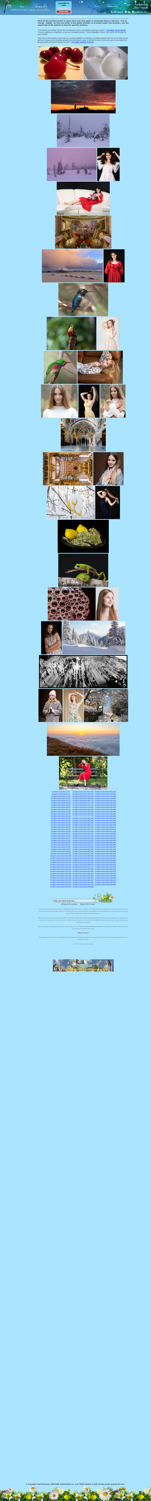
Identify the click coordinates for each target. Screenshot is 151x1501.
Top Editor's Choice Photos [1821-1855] (83, 809)
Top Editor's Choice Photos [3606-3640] (105, 824)
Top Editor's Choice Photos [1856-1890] (83, 811)
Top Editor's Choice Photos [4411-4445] (105, 875)
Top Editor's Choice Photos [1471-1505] (60, 884)
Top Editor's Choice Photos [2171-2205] (83, 831)
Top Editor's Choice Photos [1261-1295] (60, 871)
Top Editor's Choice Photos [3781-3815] (105, 835)
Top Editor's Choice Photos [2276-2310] (83, 838)
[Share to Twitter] (82, 2)
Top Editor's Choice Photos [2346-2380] (83, 842)
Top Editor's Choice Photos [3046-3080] (83, 886)
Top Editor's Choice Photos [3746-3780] (105, 833)
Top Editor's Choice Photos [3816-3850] (105, 838)
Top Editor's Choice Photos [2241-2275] (83, 835)
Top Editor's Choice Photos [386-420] (61, 816)
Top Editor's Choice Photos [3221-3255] (105, 800)
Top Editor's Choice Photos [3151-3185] (105, 796)
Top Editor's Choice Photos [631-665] (61, 831)
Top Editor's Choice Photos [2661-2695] (83, 862)
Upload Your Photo (141, 12)
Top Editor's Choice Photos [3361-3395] (105, 809)
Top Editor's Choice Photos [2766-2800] (83, 869)
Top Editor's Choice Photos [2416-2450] (83, 847)
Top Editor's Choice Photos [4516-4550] (105, 882)
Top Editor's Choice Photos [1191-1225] (60, 866)
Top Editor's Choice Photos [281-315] (61, 809)
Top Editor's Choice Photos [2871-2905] (83, 875)
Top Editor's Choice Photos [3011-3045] (83, 884)
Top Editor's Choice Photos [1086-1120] (60, 860)
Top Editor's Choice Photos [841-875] (61, 844)
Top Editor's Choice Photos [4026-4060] (105, 851)
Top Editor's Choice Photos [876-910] (61, 847)
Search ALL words (70, 904)
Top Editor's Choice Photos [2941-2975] (83, 880)
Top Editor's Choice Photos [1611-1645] (83, 796)
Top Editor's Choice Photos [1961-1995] (83, 818)
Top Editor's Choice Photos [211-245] (61, 805)
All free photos (44, 17)
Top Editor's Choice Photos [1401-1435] (60, 880)
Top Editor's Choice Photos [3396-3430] (105, 811)
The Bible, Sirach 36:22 (116, 30)
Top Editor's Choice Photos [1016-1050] (60, 855)
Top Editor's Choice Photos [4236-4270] (105, 864)
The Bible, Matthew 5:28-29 (82, 42)
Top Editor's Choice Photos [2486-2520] (83, 851)
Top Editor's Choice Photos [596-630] (61, 829)
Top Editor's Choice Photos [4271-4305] (105, 866)
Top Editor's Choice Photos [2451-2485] (83, 849)
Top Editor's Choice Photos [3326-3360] (105, 807)
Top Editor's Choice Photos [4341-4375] (105, 871)
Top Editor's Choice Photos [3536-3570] (105, 820)
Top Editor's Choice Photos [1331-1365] (60, 875)
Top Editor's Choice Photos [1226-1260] (60, 869)
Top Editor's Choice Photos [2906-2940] (83, 877)
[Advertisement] (17, 48)
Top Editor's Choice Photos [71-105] (60, 796)
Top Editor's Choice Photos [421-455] (61, 818)
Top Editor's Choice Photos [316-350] (61, 811)
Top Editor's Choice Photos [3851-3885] (105, 840)
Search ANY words (87, 904)
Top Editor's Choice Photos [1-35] (61, 791)
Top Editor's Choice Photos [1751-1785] (83, 805)
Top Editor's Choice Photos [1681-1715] (83, 800)
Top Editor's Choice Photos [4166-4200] (105, 860)
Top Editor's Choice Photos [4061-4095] (105, 853)
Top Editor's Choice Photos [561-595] (61, 827)
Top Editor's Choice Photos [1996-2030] (83, 820)
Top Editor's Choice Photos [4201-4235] (105, 862)
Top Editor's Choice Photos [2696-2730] (83, 864)
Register (144, 8)
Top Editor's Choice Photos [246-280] (61, 807)
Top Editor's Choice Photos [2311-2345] (83, 840)
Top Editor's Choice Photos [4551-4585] (105, 884)
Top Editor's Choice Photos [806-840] (61, 842)
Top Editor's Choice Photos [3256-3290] (105, 802)
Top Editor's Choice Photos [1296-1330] (60, 873)
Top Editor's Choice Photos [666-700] (61, 833)
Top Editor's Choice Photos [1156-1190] (60, 864)
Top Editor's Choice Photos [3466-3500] (105, 816)
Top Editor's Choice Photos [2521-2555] (83, 853)
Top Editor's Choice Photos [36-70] (60, 793)
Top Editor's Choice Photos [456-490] (61, 820)
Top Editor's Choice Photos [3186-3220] (105, 798)
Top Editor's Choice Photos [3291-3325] (105, 805)
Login (136, 8)
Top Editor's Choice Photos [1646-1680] (83, 798)
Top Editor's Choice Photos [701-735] (61, 835)
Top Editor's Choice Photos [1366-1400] (60, 877)
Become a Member (117, 12)
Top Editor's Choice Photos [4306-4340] (105, 869)
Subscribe (63, 12)
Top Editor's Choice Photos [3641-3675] (105, 827)
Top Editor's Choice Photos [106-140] (61, 798)
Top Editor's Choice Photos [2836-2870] (83, 873)
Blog (129, 12)
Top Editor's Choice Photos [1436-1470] (60, 882)
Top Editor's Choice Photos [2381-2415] (83, 844)
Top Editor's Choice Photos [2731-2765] (83, 866)
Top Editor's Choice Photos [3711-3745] (105, 831)
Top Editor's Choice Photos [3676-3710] (105, 829)
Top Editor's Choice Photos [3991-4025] (105, 849)
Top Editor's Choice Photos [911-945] (61, 849)
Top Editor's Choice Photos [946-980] (61, 851)
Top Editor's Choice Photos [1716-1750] (83, 802)
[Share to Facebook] (79, 2)
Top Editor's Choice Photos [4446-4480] (105, 877)
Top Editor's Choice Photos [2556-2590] (83, 855)
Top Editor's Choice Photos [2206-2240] (83, 833)
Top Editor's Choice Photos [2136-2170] (83, 829)
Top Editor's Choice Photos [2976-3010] (83, 882)
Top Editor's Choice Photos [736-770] (61, 838)
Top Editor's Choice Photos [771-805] (61, 840)
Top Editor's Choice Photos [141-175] (61, 800)
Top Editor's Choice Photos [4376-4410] (105, 873)
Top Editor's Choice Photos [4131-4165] (105, 858)
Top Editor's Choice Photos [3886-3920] (105, 842)
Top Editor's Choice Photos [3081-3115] (105, 791)
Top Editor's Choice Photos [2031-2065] (83, 822)
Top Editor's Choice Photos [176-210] (61, 802)
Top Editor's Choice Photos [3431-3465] (105, 813)
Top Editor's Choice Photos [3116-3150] (105, 793)
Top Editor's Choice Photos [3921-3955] (105, 844)
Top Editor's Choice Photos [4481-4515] (105, 880)
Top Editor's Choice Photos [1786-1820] (83, 807)
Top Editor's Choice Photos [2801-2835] (83, 871)
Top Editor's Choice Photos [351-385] (61, 813)
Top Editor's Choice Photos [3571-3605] (105, 822)
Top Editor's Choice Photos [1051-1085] (60, 858)
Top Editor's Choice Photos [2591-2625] (83, 858)
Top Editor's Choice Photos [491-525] (61, 822)
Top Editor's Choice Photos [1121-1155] (60, 862)
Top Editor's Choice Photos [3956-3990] (105, 847)
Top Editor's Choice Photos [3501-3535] (105, 818)
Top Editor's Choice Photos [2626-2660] (83, 860)
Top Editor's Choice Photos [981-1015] (60, 853)
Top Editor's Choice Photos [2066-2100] (83, 824)
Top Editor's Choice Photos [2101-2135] (83, 827)
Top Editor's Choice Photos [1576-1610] (83, 793)
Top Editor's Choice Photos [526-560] (61, 824)
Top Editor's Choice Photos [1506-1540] (60, 886)
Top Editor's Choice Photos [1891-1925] (83, 813)
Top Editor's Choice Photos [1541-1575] (83, 791)
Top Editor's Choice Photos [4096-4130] (105, 855)
